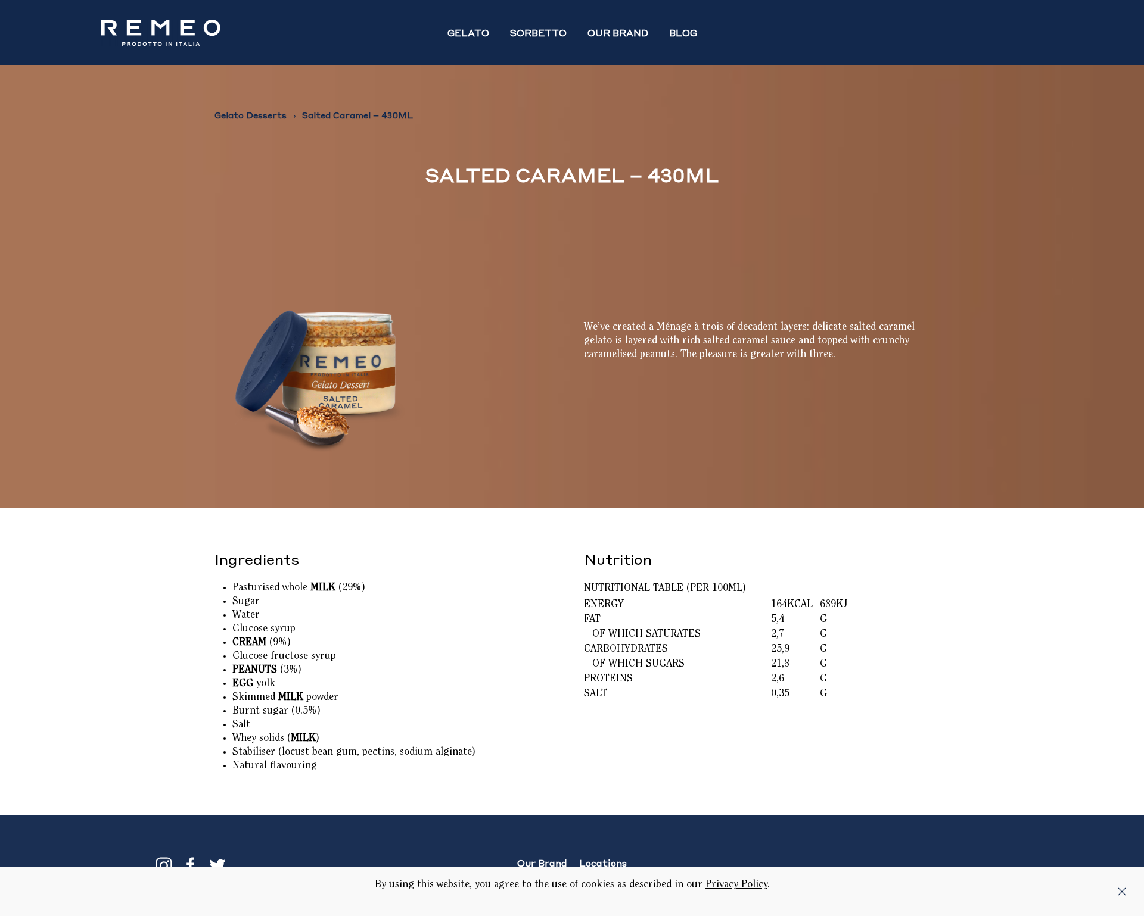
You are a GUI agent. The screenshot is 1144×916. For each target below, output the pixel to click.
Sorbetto (538, 33)
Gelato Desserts (250, 115)
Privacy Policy (736, 885)
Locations (603, 863)
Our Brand (617, 33)
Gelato (468, 33)
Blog (683, 33)
